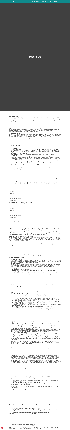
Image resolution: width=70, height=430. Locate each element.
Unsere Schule (44, 1)
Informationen (38, 1)
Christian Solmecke (34, 428)
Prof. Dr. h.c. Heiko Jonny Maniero (21, 428)
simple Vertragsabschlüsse (39, 427)
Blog (50, 1)
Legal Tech (16, 427)
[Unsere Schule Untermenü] (47, 1)
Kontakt (59, 1)
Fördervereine (54, 1)
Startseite (33, 1)
